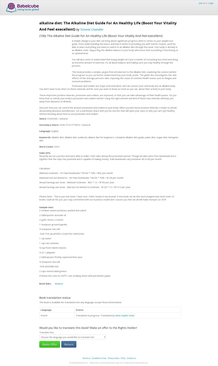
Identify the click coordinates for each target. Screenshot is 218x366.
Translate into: (46, 332)
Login (211, 2)
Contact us (131, 358)
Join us (202, 2)
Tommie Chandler (91, 29)
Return (68, 344)
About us (86, 358)
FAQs (123, 358)
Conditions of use (99, 358)
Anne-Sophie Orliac (125, 315)
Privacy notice (113, 358)
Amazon (59, 283)
